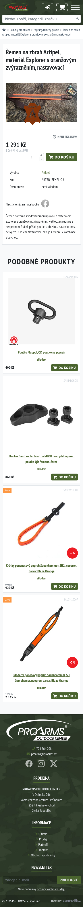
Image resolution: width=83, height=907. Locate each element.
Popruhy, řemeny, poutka (46, 30)
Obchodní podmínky (43, 855)
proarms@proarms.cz (44, 754)
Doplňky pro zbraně (20, 30)
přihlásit (69, 880)
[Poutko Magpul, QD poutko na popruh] (41, 311)
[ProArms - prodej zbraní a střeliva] (4, 30)
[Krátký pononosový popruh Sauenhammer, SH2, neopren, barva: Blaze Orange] (41, 524)
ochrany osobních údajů (51, 889)
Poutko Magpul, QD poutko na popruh (41, 352)
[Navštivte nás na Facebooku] (45, 204)
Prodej (43, 839)
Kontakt (43, 850)
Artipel (46, 172)
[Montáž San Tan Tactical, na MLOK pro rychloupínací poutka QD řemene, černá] (41, 415)
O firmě (43, 834)
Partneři (43, 844)
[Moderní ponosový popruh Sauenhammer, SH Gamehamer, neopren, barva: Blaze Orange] (41, 633)
